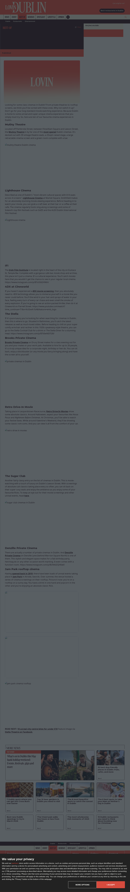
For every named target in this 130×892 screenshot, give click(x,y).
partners (15, 863)
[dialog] (65, 873)
